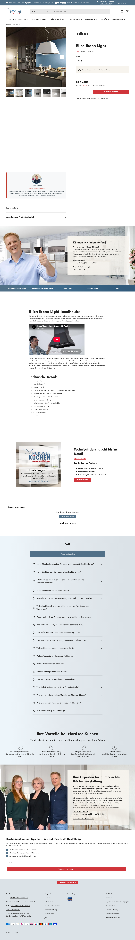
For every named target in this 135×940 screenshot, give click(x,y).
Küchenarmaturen (38, 19)
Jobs (45, 917)
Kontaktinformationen (112, 914)
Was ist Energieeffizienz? (52, 906)
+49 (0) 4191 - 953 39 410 (19, 898)
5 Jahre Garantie (80, 459)
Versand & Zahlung (112, 910)
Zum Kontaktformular (13, 910)
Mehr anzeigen (82, 480)
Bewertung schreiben (67, 516)
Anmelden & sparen (66, 869)
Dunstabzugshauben (17, 19)
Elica (77, 51)
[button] (127, 11)
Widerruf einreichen (67, 882)
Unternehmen (48, 902)
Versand (85, 85)
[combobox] (70, 11)
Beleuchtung (74, 19)
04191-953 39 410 (105, 4)
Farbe (78, 57)
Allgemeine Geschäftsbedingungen (117, 902)
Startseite (8, 24)
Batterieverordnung (50, 910)
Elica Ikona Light (17, 24)
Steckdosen (90, 19)
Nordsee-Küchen (15, 933)
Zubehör (103, 19)
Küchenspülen (57, 19)
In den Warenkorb (111, 92)
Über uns (47, 898)
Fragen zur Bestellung (68, 554)
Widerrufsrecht (110, 906)
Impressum (109, 898)
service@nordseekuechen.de (20, 906)
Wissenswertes (118, 19)
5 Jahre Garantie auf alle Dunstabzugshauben (40, 3)
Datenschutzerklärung (113, 917)
